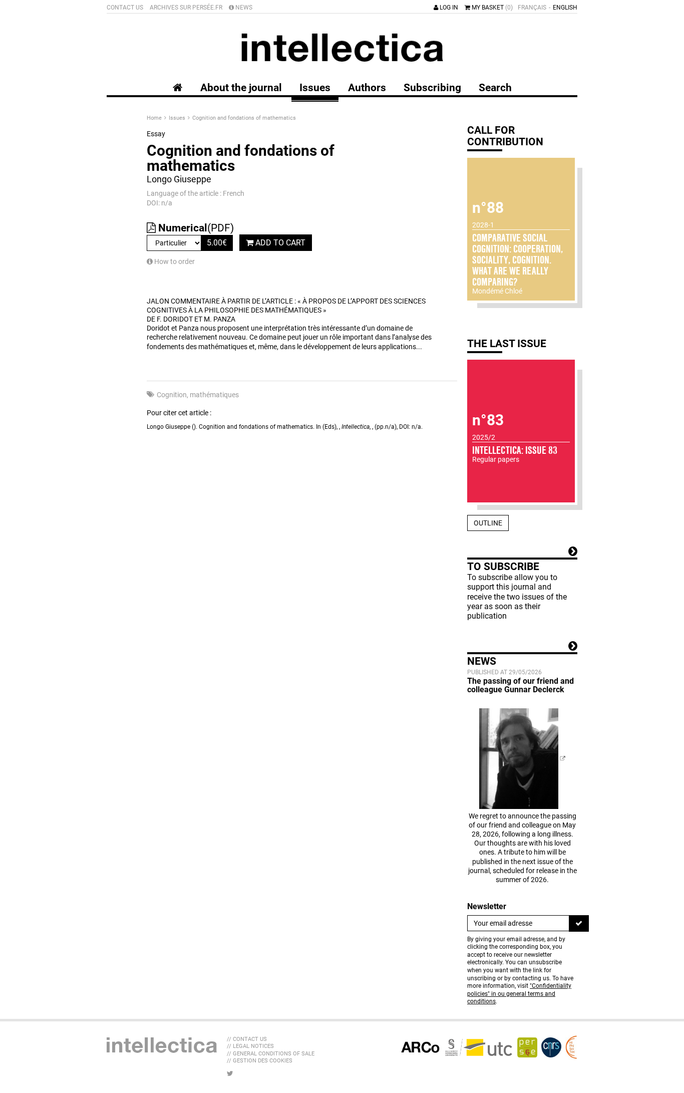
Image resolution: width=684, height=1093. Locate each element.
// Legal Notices (250, 1046)
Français (532, 7)
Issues (178, 118)
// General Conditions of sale (270, 1053)
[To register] (579, 923)
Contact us (125, 7)
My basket (491, 7)
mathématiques (214, 395)
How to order (174, 261)
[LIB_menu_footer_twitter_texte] (230, 1073)
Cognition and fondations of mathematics (244, 118)
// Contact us (247, 1039)
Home (155, 118)
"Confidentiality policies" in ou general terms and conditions (519, 993)
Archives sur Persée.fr (186, 7)
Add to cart (279, 242)
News (243, 7)
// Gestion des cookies (259, 1060)
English (565, 7)
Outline (488, 523)
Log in (448, 7)
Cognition (172, 395)
